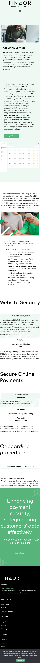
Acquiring (3, 625)
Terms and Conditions (7, 611)
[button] (20, 11)
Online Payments (5, 629)
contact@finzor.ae (9, 588)
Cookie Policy (5, 608)
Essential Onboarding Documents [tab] (20, 466)
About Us (3, 643)
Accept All (20, 660)
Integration (4, 622)
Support (3, 646)
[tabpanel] (20, 483)
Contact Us (4, 639)
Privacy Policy (5, 604)
